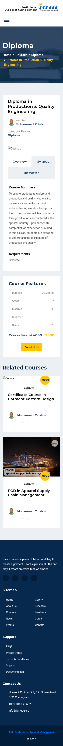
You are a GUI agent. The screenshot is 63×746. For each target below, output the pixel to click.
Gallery (39, 599)
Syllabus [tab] (43, 161)
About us (11, 606)
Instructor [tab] (31, 173)
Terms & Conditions (17, 659)
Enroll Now (31, 347)
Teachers (40, 606)
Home (7, 55)
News (9, 618)
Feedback (40, 612)
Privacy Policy (14, 652)
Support (10, 665)
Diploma (37, 55)
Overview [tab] (20, 161)
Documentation (15, 671)
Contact (39, 625)
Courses (21, 55)
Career (39, 618)
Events (10, 625)
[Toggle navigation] (7, 20)
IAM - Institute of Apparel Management (31, 732)
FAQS (9, 646)
